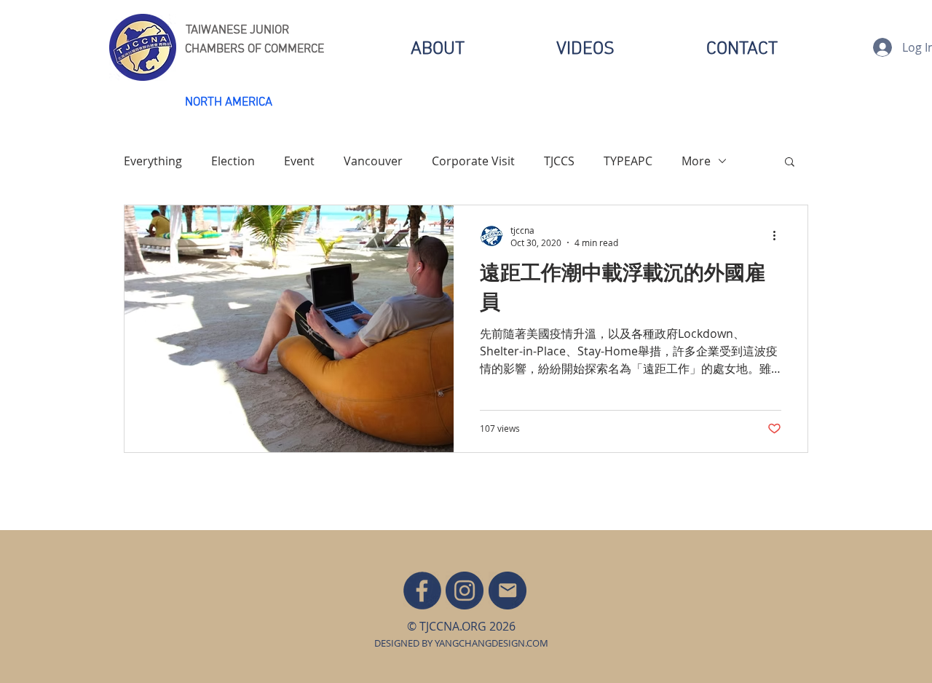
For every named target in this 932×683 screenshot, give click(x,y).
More (696, 161)
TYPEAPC (628, 161)
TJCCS (559, 161)
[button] (790, 162)
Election (233, 161)
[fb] (422, 590)
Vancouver (373, 161)
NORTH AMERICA (228, 102)
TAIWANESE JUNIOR (237, 30)
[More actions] (779, 236)
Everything (153, 161)
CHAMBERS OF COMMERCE (254, 49)
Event (299, 161)
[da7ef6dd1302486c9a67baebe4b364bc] (464, 590)
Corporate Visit (473, 161)
